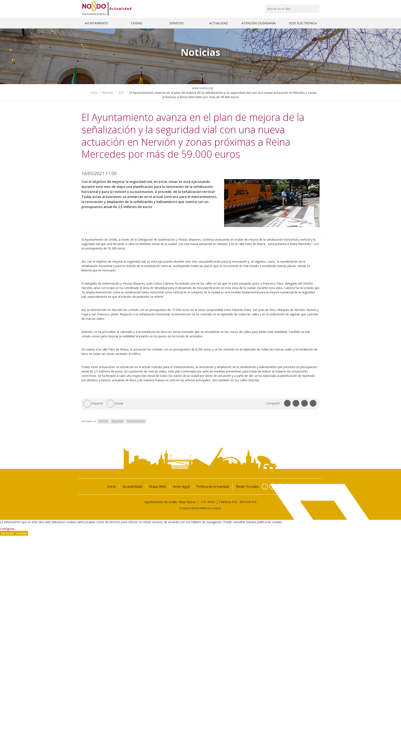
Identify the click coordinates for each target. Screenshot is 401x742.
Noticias (107, 93)
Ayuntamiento (97, 23)
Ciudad (137, 23)
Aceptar (21, 533)
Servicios (177, 23)
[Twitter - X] (272, 486)
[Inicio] (94, 8)
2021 (121, 93)
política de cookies (269, 522)
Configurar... (8, 529)
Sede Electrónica (303, 23)
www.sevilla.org (202, 88)
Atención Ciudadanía (259, 23)
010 (234, 502)
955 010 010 (248, 502)
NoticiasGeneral (136, 421)
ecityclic (217, 508)
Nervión (103, 421)
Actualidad (120, 8)
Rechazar (7, 533)
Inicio (94, 93)
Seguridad (117, 421)
